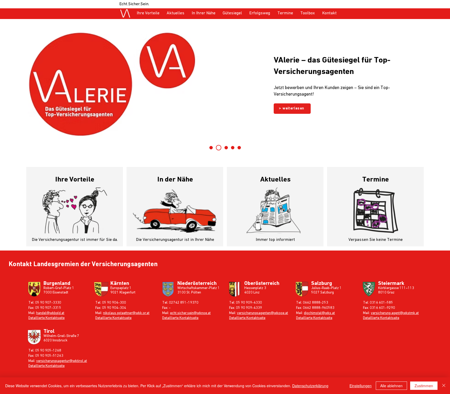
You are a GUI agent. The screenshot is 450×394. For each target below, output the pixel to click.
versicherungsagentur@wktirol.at (61, 361)
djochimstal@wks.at (319, 313)
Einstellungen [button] (360, 385)
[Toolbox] (226, 147)
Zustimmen (424, 385)
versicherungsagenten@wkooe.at (262, 313)
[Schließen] (444, 386)
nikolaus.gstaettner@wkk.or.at (126, 313)
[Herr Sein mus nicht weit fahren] (239, 147)
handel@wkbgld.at (50, 313)
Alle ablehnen (391, 385)
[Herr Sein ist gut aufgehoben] (211, 147)
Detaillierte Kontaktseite (46, 318)
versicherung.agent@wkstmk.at (395, 313)
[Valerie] (218, 148)
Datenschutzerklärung (310, 385)
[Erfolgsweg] (232, 147)
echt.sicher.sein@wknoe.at (190, 313)
